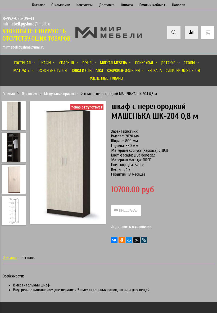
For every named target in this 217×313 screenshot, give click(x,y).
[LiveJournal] (144, 240)
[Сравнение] (191, 32)
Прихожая (29, 94)
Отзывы (28, 257)
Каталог (38, 5)
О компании (60, 5)
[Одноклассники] (122, 240)
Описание (10, 257)
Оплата (127, 5)
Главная (9, 94)
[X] (136, 240)
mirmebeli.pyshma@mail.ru (26, 24)
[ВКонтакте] (114, 240)
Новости (178, 5)
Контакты (84, 5)
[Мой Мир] (129, 240)
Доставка (107, 5)
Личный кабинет (152, 5)
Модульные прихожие (61, 94)
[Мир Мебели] (108, 37)
